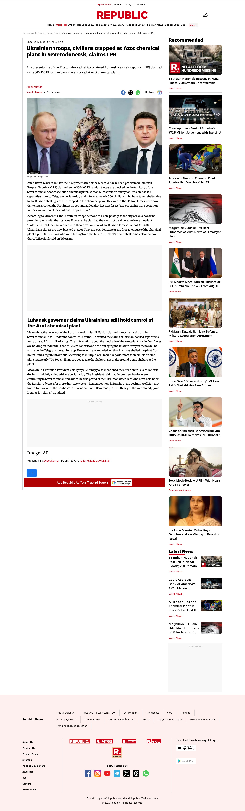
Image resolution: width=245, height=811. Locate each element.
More (192, 25)
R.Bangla (128, 4)
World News (34, 92)
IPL (32, 473)
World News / (38, 33)
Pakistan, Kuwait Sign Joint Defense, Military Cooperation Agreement (193, 333)
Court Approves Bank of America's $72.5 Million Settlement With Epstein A (195, 130)
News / (26, 33)
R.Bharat (118, 4)
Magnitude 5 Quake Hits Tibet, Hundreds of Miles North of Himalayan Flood (195, 232)
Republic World (104, 4)
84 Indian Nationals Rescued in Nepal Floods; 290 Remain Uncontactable (194, 81)
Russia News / (53, 33)
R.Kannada (140, 4)
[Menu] (204, 15)
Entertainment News (180, 490)
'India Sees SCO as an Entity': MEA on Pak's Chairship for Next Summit (194, 383)
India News (175, 292)
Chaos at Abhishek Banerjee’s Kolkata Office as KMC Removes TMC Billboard (194, 433)
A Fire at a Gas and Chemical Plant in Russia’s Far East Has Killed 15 (193, 180)
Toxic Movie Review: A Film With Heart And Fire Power (194, 482)
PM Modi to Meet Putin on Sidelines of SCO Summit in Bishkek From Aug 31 (194, 284)
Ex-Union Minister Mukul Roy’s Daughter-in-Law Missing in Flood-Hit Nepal (194, 534)
